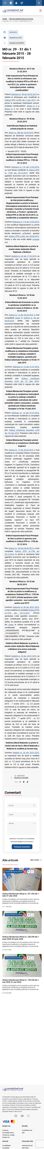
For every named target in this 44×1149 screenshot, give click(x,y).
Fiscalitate (5, 1148)
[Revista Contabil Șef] (25, 871)
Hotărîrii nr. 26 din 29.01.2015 (26, 753)
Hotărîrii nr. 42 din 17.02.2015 (23, 256)
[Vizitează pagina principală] (12, 10)
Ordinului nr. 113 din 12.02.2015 (25, 222)
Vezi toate (34, 860)
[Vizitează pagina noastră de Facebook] (15, 1116)
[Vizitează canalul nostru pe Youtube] (22, 1116)
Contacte (5, 1130)
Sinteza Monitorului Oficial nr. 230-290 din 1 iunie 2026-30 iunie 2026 (20, 938)
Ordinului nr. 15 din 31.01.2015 (26, 367)
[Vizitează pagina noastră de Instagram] (28, 1116)
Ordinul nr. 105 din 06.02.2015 (21, 548)
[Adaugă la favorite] (32, 871)
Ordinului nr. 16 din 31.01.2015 (25, 413)
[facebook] (20, 782)
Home (4, 19)
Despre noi (6, 1137)
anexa (17, 318)
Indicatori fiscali (27, 1145)
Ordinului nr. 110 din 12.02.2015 (25, 167)
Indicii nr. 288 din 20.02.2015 (21, 133)
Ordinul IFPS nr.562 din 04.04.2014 (24, 236)
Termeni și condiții (8, 1135)
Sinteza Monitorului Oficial (21, 19)
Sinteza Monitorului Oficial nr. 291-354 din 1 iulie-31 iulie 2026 (20, 895)
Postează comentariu (22, 847)
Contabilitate (6, 1145)
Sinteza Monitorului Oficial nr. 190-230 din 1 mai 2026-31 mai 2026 (20, 981)
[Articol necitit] (28, 871)
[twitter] (24, 782)
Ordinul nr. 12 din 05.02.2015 (21, 315)
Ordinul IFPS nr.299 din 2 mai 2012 (20, 100)
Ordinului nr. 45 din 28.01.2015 (26, 607)
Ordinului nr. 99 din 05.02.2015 (24, 94)
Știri (23, 1133)
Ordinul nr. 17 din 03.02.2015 (21, 450)
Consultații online (8, 1133)
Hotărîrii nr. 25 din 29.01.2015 (23, 656)
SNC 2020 (25, 1148)
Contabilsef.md (27, 1130)
